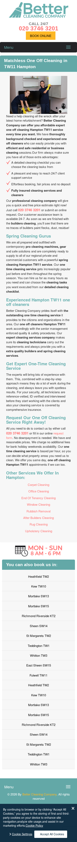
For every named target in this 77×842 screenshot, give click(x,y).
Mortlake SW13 (38, 596)
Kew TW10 (38, 586)
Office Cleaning (38, 491)
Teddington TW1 (38, 645)
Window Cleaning (38, 504)
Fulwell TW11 (38, 675)
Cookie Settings (22, 834)
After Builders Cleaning (38, 517)
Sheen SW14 (38, 626)
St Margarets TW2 (38, 635)
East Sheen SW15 (38, 665)
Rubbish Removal (38, 511)
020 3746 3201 (29, 209)
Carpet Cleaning (38, 484)
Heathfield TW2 (38, 576)
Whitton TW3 (38, 655)
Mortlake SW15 (38, 606)
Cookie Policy (34, 825)
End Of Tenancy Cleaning (38, 498)
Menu (8, 47)
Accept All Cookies (52, 834)
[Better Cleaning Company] (38, 16)
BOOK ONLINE (40, 35)
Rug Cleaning (39, 524)
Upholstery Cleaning (38, 531)
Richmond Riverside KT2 (38, 616)
